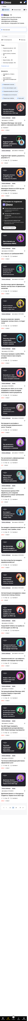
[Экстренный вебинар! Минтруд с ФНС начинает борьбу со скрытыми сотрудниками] (13, 686)
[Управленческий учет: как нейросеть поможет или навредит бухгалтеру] (13, 652)
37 (20, 807)
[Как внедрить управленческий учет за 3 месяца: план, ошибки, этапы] (13, 521)
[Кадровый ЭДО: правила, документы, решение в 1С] (13, 149)
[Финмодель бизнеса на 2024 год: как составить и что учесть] (13, 182)
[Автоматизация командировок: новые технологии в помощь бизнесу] (13, 587)
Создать (13, 1019)
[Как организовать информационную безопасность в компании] (13, 452)
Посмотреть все (5, 66)
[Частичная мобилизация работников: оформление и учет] (13, 754)
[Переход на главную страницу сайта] (6, 2)
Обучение (6, 9)
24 (16, 807)
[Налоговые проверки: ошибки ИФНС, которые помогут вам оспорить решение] (13, 348)
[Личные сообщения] (21, 2)
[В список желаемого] (25, 120)
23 (13, 807)
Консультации (17, 9)
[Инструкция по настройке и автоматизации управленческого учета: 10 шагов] (13, 418)
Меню (18, 1019)
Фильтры (23, 39)
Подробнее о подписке (9, 227)
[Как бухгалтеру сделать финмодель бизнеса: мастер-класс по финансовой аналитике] (13, 279)
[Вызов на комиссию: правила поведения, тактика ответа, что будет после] (13, 314)
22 (10, 807)
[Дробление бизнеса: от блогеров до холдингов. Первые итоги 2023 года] (13, 787)
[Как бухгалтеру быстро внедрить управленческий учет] (13, 554)
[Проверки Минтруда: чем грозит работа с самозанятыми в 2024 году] (13, 116)
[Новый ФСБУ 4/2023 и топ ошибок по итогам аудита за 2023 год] (13, 619)
